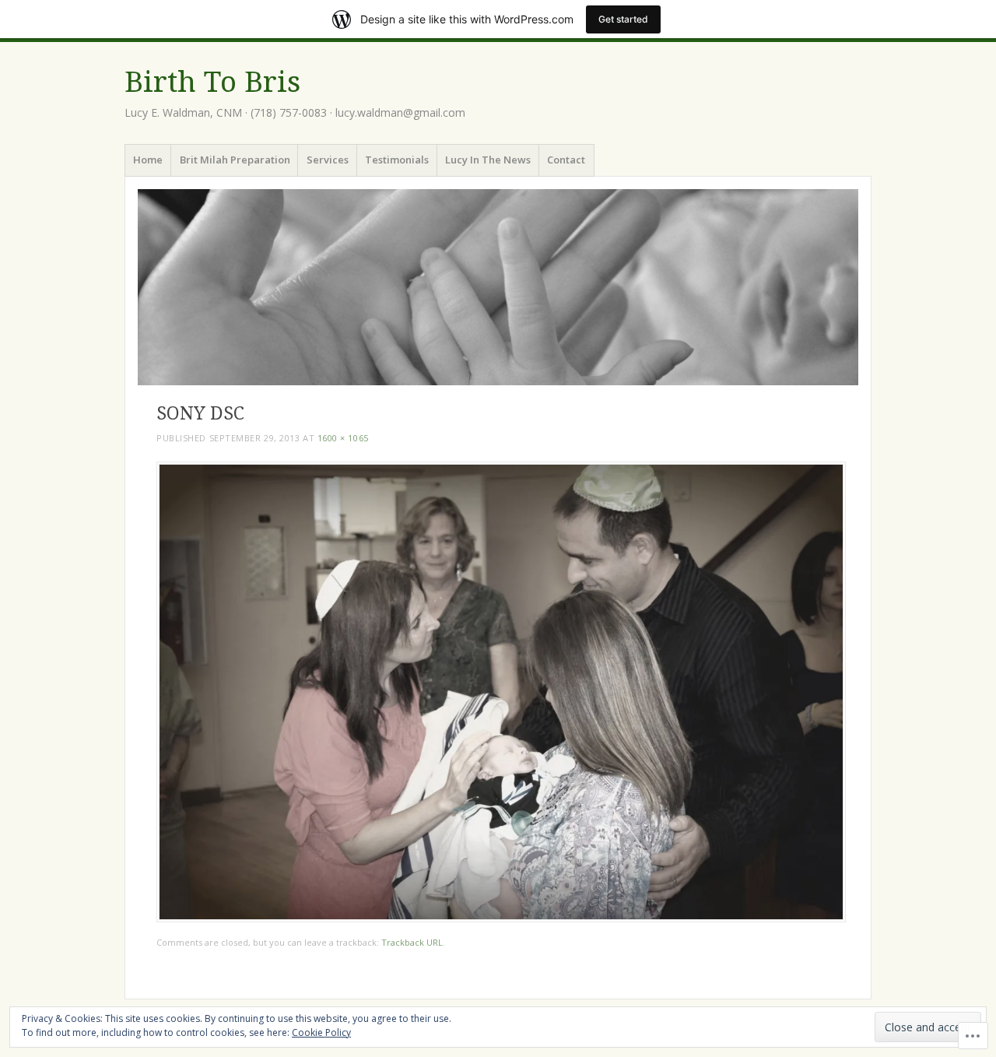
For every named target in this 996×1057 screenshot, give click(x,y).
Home (148, 160)
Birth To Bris (212, 82)
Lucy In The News (488, 160)
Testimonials (397, 160)
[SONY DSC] (501, 918)
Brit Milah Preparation (235, 160)
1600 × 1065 (343, 438)
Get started (623, 19)
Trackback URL (412, 942)
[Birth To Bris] (498, 287)
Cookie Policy (321, 1032)
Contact (566, 160)
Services (328, 160)
